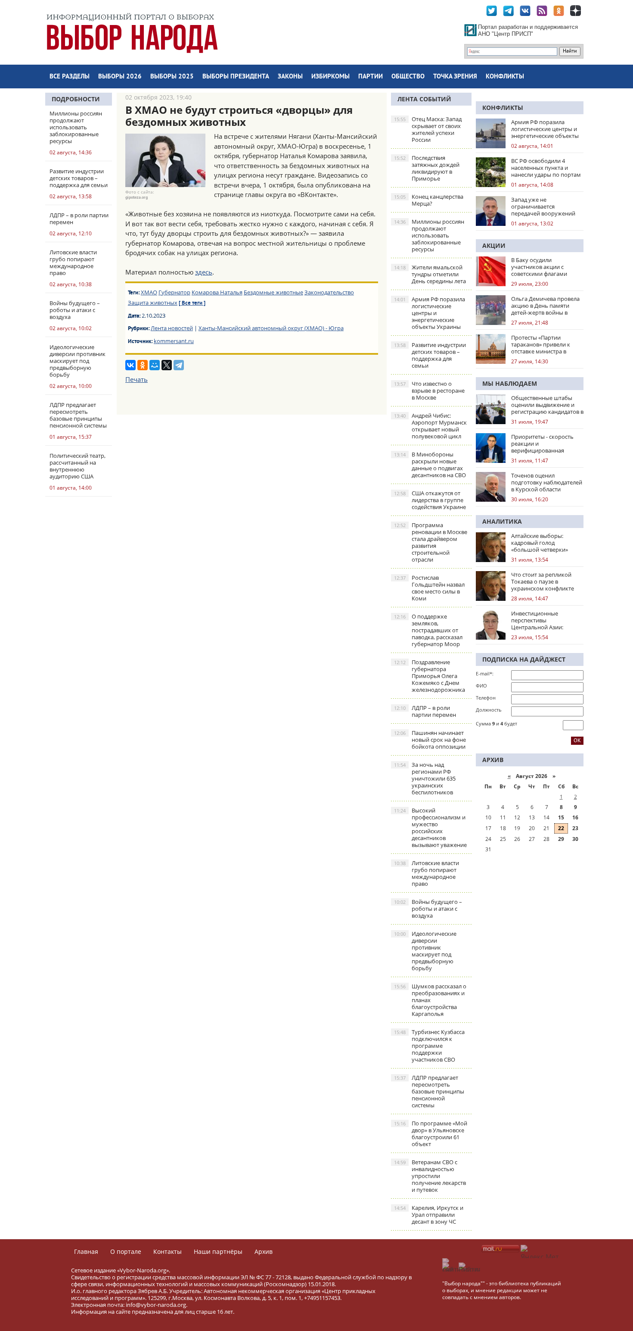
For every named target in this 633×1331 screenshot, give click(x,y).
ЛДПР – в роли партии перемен (425, 711)
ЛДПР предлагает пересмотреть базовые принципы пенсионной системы (429, 1091)
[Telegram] (179, 365)
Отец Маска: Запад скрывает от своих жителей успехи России (428, 129)
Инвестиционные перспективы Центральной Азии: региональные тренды (541, 620)
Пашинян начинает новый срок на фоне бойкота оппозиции (430, 739)
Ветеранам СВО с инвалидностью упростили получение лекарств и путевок (430, 1176)
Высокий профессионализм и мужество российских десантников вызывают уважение (430, 827)
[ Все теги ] (192, 303)
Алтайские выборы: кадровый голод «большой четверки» (539, 542)
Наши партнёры (218, 1251)
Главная (86, 1251)
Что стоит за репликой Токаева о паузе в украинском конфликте (542, 581)
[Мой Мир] (154, 365)
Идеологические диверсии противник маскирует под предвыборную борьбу (425, 951)
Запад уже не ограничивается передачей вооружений (543, 206)
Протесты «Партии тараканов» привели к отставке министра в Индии (540, 344)
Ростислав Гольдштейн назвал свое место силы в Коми (429, 588)
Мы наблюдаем (509, 383)
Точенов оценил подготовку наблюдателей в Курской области (546, 482)
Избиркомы (330, 77)
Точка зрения (455, 77)
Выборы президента (235, 77)
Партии (370, 77)
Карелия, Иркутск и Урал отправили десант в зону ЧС (428, 1214)
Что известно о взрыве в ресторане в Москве (429, 390)
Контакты (167, 1251)
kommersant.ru (174, 341)
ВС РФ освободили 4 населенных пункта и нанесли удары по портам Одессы (546, 167)
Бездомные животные (273, 292)
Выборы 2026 (120, 77)
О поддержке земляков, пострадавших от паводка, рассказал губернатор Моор (428, 630)
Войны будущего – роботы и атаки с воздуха (428, 908)
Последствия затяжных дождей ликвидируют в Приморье (426, 168)
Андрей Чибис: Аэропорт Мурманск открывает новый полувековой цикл (430, 426)
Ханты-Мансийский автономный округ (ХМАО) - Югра (271, 328)
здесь (203, 272)
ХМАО (149, 292)
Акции (494, 245)
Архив (263, 1251)
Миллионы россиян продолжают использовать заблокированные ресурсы (429, 235)
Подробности (76, 99)
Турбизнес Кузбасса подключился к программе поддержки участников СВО (429, 1045)
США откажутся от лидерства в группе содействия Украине (430, 500)
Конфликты (505, 77)
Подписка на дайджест (523, 659)
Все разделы (70, 77)
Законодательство (329, 292)
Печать (136, 379)
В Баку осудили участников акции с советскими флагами (539, 266)
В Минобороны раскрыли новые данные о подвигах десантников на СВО (430, 464)
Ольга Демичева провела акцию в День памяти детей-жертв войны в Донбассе (545, 305)
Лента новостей (172, 328)
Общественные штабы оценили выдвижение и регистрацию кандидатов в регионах (547, 404)
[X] (166, 365)
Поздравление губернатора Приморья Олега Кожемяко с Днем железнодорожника (429, 676)
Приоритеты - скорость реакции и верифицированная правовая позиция (542, 443)
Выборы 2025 (172, 77)
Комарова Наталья (217, 292)
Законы (290, 77)
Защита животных (152, 302)
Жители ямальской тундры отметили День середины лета (430, 274)
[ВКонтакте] (130, 365)
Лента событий (424, 99)
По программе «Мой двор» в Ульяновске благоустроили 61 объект (430, 1133)
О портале (125, 1251)
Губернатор (174, 292)
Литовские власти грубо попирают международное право (426, 873)
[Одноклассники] (142, 365)
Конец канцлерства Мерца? (428, 200)
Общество (408, 77)
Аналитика (502, 521)
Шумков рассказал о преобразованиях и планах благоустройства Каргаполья (430, 1000)
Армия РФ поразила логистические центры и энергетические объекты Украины (429, 313)
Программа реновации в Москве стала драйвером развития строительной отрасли (430, 542)
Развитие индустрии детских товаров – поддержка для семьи (430, 355)
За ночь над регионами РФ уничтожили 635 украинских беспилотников (425, 778)
